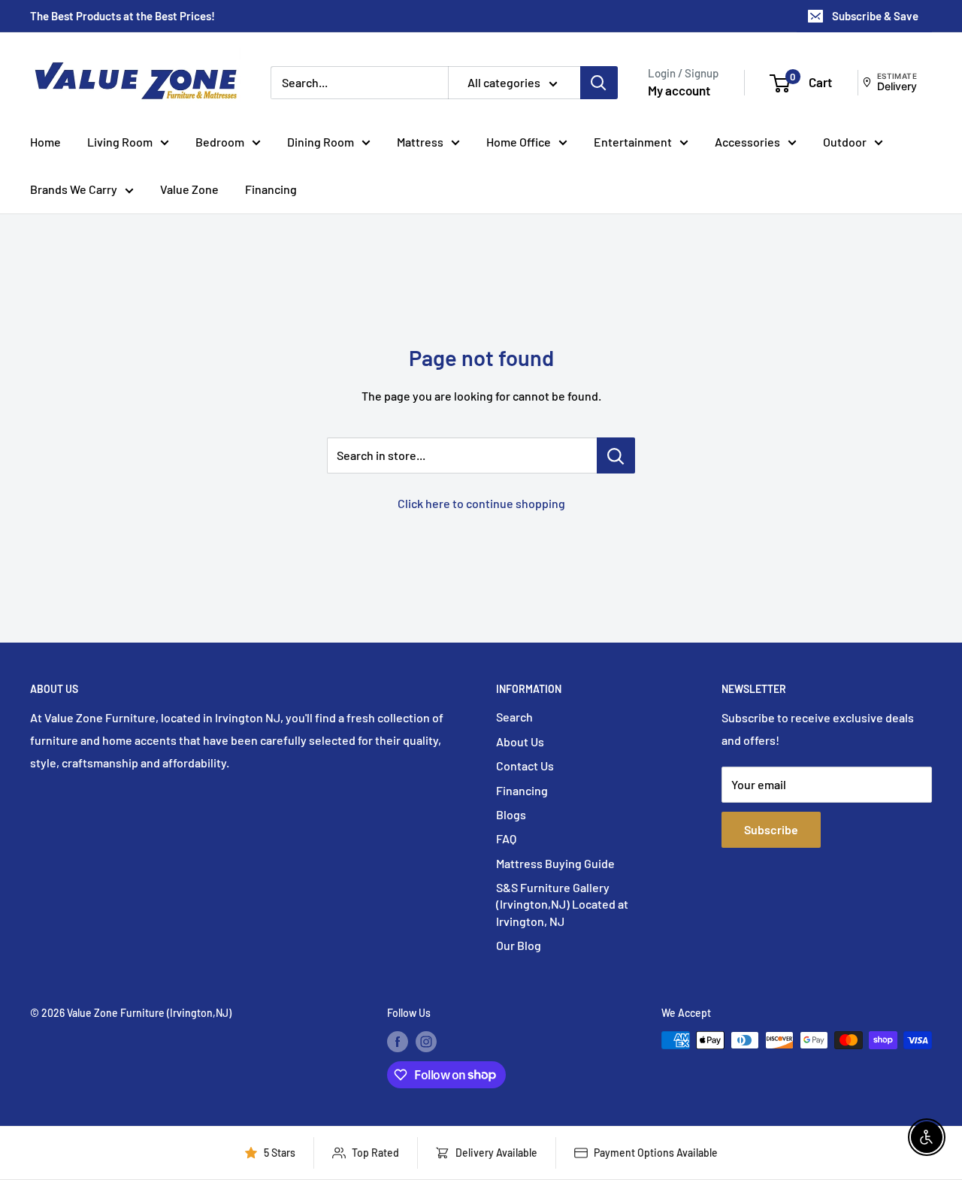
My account (679, 90)
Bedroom (219, 142)
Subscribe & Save (875, 16)
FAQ (506, 838)
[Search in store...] (616, 455)
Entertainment (633, 142)
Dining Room (320, 142)
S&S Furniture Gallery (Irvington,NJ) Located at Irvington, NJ (562, 904)
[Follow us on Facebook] (397, 1041)
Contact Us (525, 765)
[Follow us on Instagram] (426, 1041)
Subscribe (771, 829)
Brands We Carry (73, 189)
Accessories (747, 142)
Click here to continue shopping (481, 503)
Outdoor (845, 142)
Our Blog (518, 945)
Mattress (420, 142)
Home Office (518, 142)
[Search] (599, 82)
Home (45, 142)
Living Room (120, 142)
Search (514, 717)
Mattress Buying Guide (555, 863)
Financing (271, 189)
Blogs (511, 814)
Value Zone (189, 189)
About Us (520, 741)
